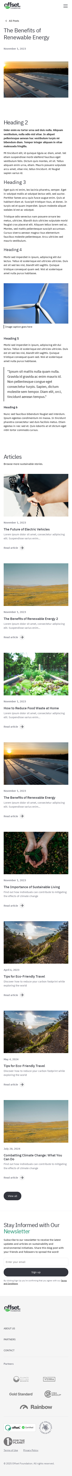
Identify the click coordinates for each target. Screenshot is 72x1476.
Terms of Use (11, 1450)
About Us (9, 1328)
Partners (10, 1339)
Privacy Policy (30, 1450)
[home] (12, 6)
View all (12, 1196)
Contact (9, 1350)
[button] (64, 6)
